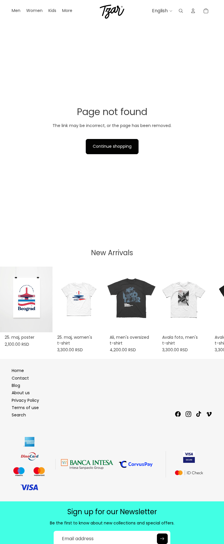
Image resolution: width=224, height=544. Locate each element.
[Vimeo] (208, 414)
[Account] (193, 10)
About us (21, 393)
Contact (20, 378)
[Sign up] (162, 538)
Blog (16, 385)
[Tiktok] (198, 414)
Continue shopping (112, 146)
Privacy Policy (25, 400)
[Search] (180, 10)
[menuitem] (67, 10)
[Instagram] (188, 414)
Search (19, 415)
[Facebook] (177, 414)
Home (18, 370)
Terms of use (25, 408)
